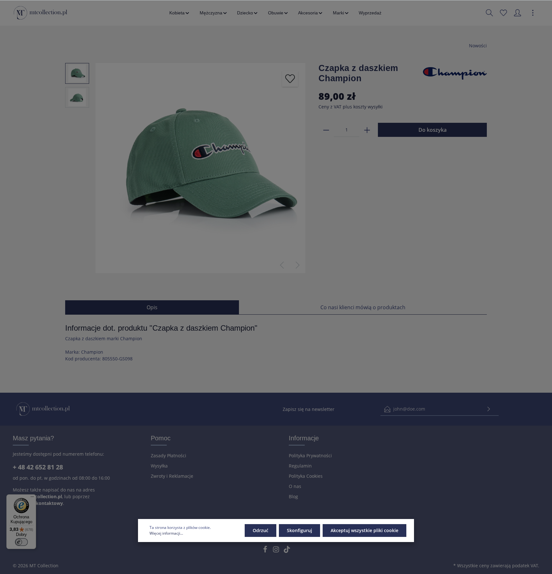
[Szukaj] (489, 12)
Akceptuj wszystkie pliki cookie (364, 530)
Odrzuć (260, 530)
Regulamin (300, 466)
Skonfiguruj (299, 530)
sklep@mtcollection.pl (37, 496)
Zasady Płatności (168, 455)
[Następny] (298, 265)
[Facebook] (266, 551)
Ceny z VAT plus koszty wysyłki (350, 107)
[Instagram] (276, 551)
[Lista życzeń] (503, 12)
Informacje (304, 438)
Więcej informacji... (166, 533)
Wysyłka (159, 466)
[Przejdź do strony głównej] (40, 12)
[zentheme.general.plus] (367, 130)
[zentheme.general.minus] (326, 130)
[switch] (21, 542)
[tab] (152, 307)
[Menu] (32, 498)
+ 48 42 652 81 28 (38, 467)
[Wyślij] (489, 409)
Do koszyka (432, 129)
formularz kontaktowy (38, 503)
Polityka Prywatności (310, 455)
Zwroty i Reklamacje (172, 476)
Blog (293, 496)
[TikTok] (286, 551)
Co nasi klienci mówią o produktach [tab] (362, 307)
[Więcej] (532, 12)
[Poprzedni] (282, 265)
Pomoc (161, 438)
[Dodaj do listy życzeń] (290, 79)
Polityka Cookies (306, 476)
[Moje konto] (517, 12)
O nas (295, 486)
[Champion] (455, 73)
